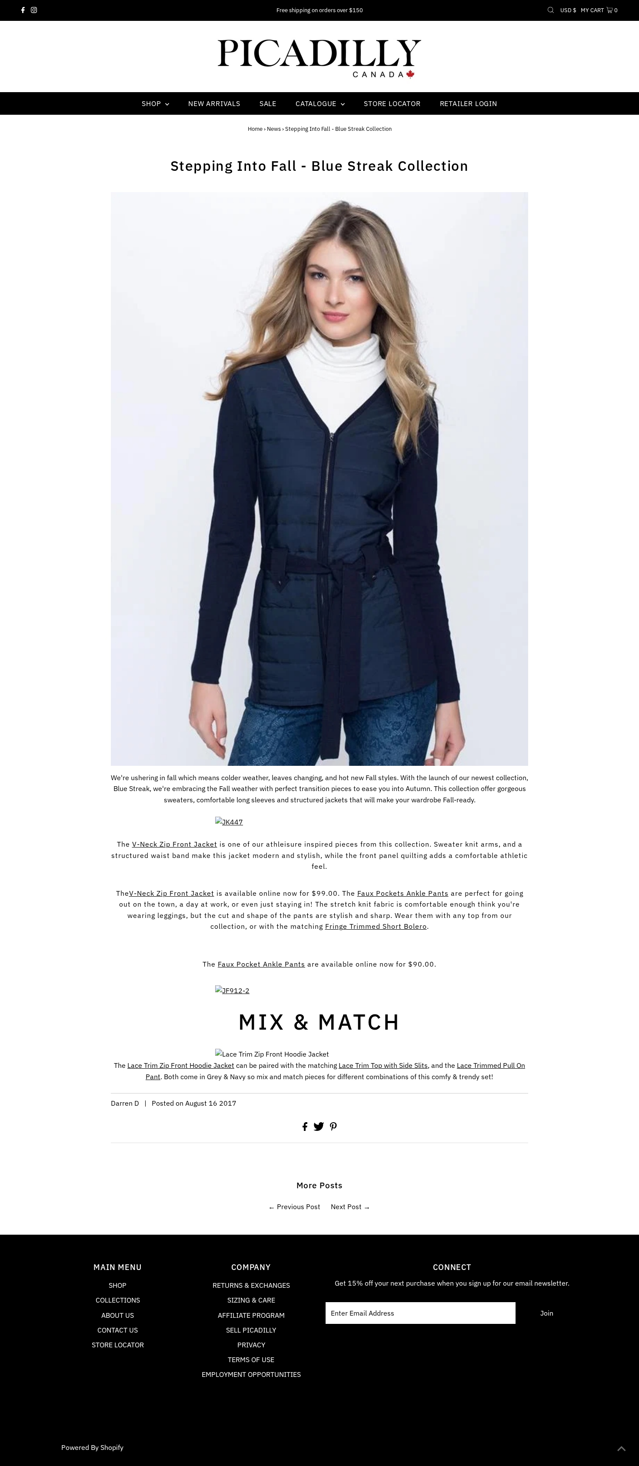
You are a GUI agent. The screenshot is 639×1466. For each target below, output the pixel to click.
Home (255, 129)
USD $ (568, 10)
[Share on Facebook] (306, 1128)
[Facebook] (23, 10)
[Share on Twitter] (319, 1128)
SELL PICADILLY (251, 1330)
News (274, 129)
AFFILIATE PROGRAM (251, 1315)
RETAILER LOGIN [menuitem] (468, 103)
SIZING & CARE (251, 1300)
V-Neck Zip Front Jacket (174, 844)
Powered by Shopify (92, 1447)
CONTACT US (117, 1330)
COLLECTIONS (118, 1300)
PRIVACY (251, 1344)
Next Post (346, 1206)
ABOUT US (117, 1315)
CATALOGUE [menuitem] (317, 103)
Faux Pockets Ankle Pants (403, 893)
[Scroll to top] (621, 1448)
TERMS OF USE (251, 1359)
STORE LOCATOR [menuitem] (392, 103)
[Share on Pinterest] (333, 1128)
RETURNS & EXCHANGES (251, 1285)
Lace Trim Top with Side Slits (383, 1065)
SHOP (117, 1285)
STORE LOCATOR (118, 1344)
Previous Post (298, 1206)
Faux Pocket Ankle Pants (261, 964)
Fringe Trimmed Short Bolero (376, 926)
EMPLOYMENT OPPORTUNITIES (251, 1374)
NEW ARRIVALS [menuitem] (214, 103)
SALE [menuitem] (268, 103)
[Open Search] (550, 10)
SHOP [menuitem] (152, 103)
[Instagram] (34, 10)
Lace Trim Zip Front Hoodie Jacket (180, 1065)
